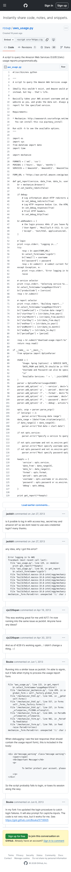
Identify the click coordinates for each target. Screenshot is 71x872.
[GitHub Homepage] (26, 863)
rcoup (7, 28)
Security (30, 855)
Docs (60, 855)
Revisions (28, 47)
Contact (8, 858)
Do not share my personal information (49, 858)
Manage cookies (22, 858)
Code (11, 47)
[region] (35, 284)
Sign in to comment (53, 840)
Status (39, 855)
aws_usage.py (23, 28)
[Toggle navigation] (5, 5)
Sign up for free (16, 836)
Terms (11, 855)
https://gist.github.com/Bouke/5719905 (27, 820)
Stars (49, 47)
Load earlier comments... (36, 505)
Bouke (9, 661)
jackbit (10, 513)
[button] (47, 39)
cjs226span (12, 610)
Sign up (62, 5)
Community (50, 855)
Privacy (19, 855)
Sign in (49, 5)
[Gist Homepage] (26, 5)
